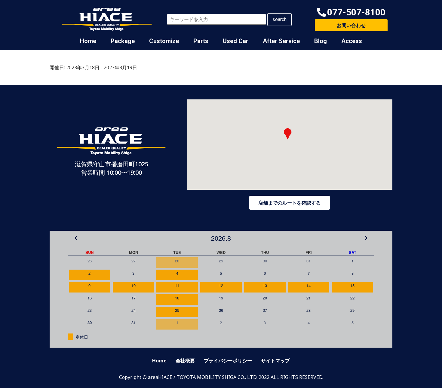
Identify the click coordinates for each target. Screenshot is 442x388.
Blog (320, 41)
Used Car (235, 41)
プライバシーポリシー (228, 360)
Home (88, 41)
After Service (281, 41)
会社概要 (185, 360)
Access (351, 41)
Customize (164, 41)
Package (123, 41)
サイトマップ (275, 360)
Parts (200, 41)
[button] (351, 12)
